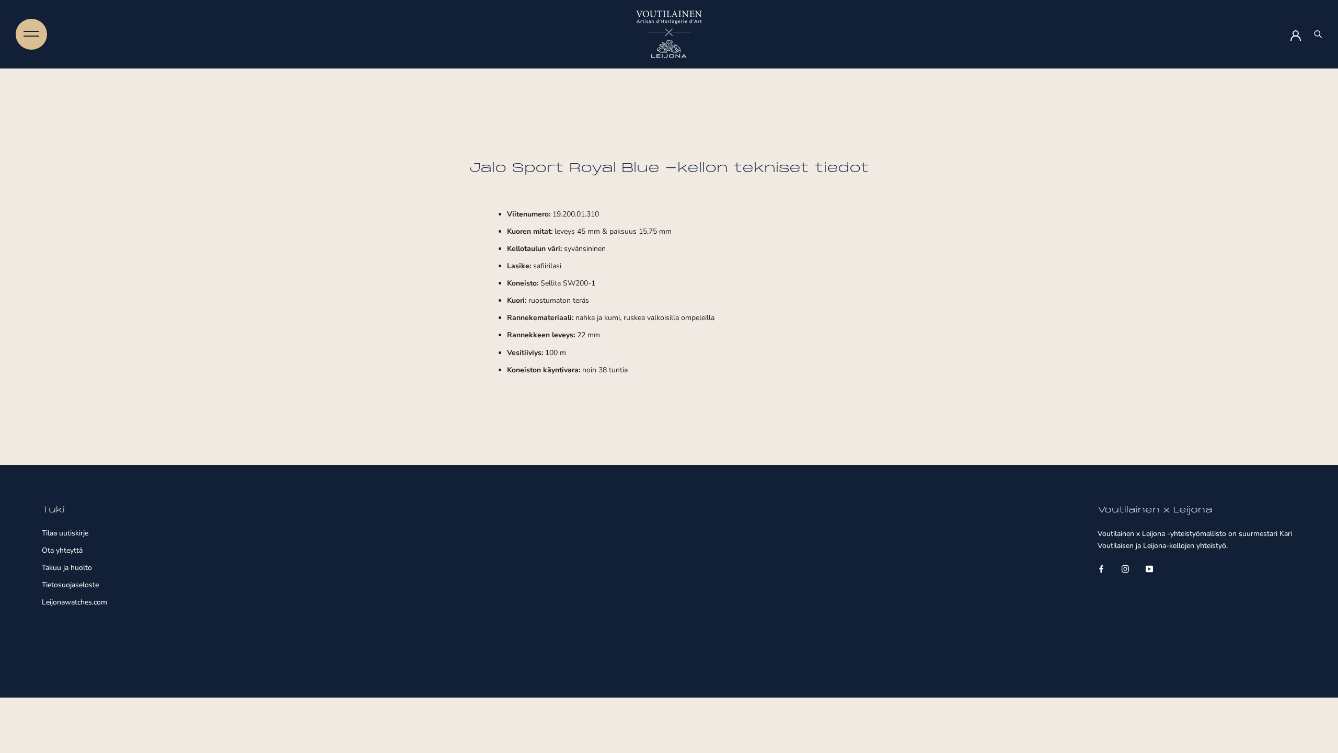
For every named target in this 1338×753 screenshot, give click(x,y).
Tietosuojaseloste (70, 585)
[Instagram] (1125, 568)
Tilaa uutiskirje (65, 533)
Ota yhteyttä (62, 550)
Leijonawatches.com (74, 602)
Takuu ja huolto (67, 568)
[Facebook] (1101, 568)
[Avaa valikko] (31, 34)
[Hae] (1318, 34)
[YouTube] (1149, 568)
